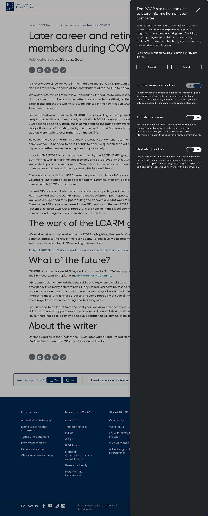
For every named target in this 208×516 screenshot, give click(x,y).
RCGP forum (73, 445)
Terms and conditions (35, 436)
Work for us (116, 426)
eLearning (71, 420)
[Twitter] (47, 70)
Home (32, 25)
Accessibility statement (36, 420)
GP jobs (70, 439)
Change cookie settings (37, 455)
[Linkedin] (40, 70)
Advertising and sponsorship (119, 451)
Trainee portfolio (76, 426)
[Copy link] (63, 70)
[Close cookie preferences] (198, 9)
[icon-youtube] (50, 506)
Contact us (116, 420)
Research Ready (76, 465)
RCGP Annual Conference (74, 473)
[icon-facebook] (44, 506)
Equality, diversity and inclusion (123, 434)
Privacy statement (33, 442)
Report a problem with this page (110, 380)
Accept (152, 67)
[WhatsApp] (55, 70)
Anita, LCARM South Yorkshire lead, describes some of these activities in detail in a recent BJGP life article (102, 250)
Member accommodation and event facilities (79, 455)
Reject (186, 67)
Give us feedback (120, 442)
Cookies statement (34, 449)
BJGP (69, 433)
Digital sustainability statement (34, 428)
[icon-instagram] (57, 506)
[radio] (53, 380)
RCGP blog (45, 25)
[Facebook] (32, 70)
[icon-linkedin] (63, 506)
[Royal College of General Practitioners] (20, 6)
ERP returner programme (94, 275)
